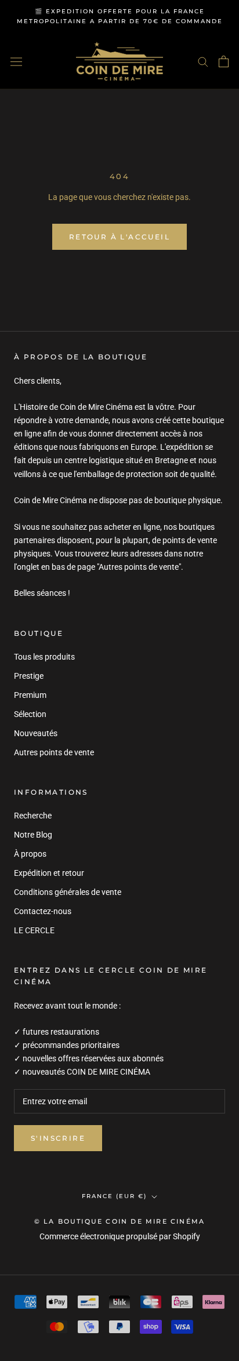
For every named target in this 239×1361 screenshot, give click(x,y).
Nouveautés (35, 733)
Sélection (30, 714)
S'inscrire (58, 1138)
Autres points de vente (54, 752)
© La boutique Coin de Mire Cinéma (119, 1221)
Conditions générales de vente (67, 892)
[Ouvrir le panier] (224, 61)
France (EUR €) (114, 1196)
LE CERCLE (34, 930)
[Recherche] (203, 61)
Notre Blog (33, 834)
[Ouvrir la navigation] (16, 61)
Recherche (33, 815)
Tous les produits (44, 656)
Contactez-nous (42, 911)
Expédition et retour (49, 873)
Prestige (29, 675)
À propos (30, 853)
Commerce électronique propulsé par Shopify (119, 1236)
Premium (30, 695)
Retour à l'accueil (119, 236)
